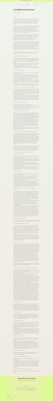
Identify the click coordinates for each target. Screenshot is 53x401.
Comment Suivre (32, 387)
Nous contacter (27, 387)
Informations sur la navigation (23, 390)
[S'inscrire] (32, 383)
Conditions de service (31, 390)
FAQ (36, 387)
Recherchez (17, 387)
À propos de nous (22, 387)
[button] (7, 3)
